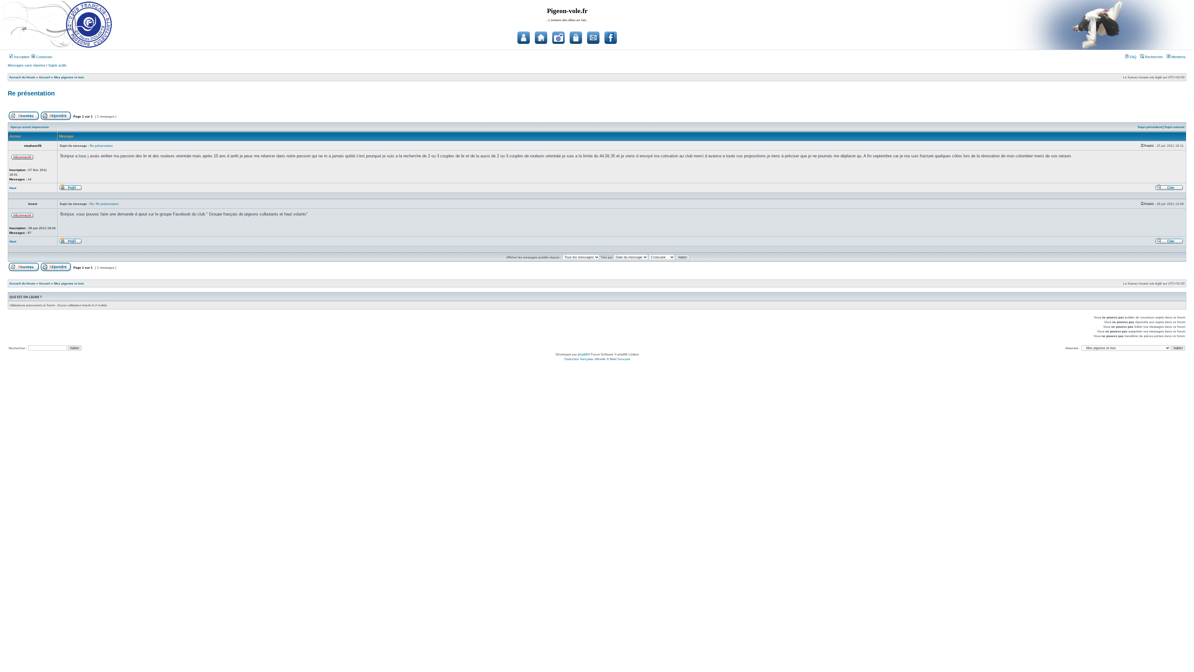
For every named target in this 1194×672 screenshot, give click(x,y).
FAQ (1132, 57)
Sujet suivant (1174, 127)
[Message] (1142, 145)
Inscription (21, 57)
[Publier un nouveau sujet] (24, 119)
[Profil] (70, 189)
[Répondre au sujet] (56, 119)
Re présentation (31, 93)
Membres (1178, 57)
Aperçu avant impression (30, 127)
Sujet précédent (1150, 127)
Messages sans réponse (26, 65)
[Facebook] (610, 37)
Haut (12, 188)
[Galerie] (558, 37)
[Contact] (593, 37)
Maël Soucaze (620, 359)
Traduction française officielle (585, 359)
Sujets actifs (57, 65)
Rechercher (1153, 57)
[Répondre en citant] (1169, 189)
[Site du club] (541, 37)
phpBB (583, 354)
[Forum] (523, 37)
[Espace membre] (576, 37)
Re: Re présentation (104, 204)
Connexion (43, 57)
